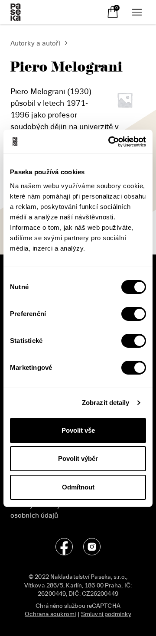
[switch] (133, 314)
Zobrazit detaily (106, 402)
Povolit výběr (78, 458)
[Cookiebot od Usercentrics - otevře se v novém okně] (110, 141)
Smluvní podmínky (106, 614)
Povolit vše (78, 430)
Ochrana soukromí (50, 614)
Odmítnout (78, 487)
